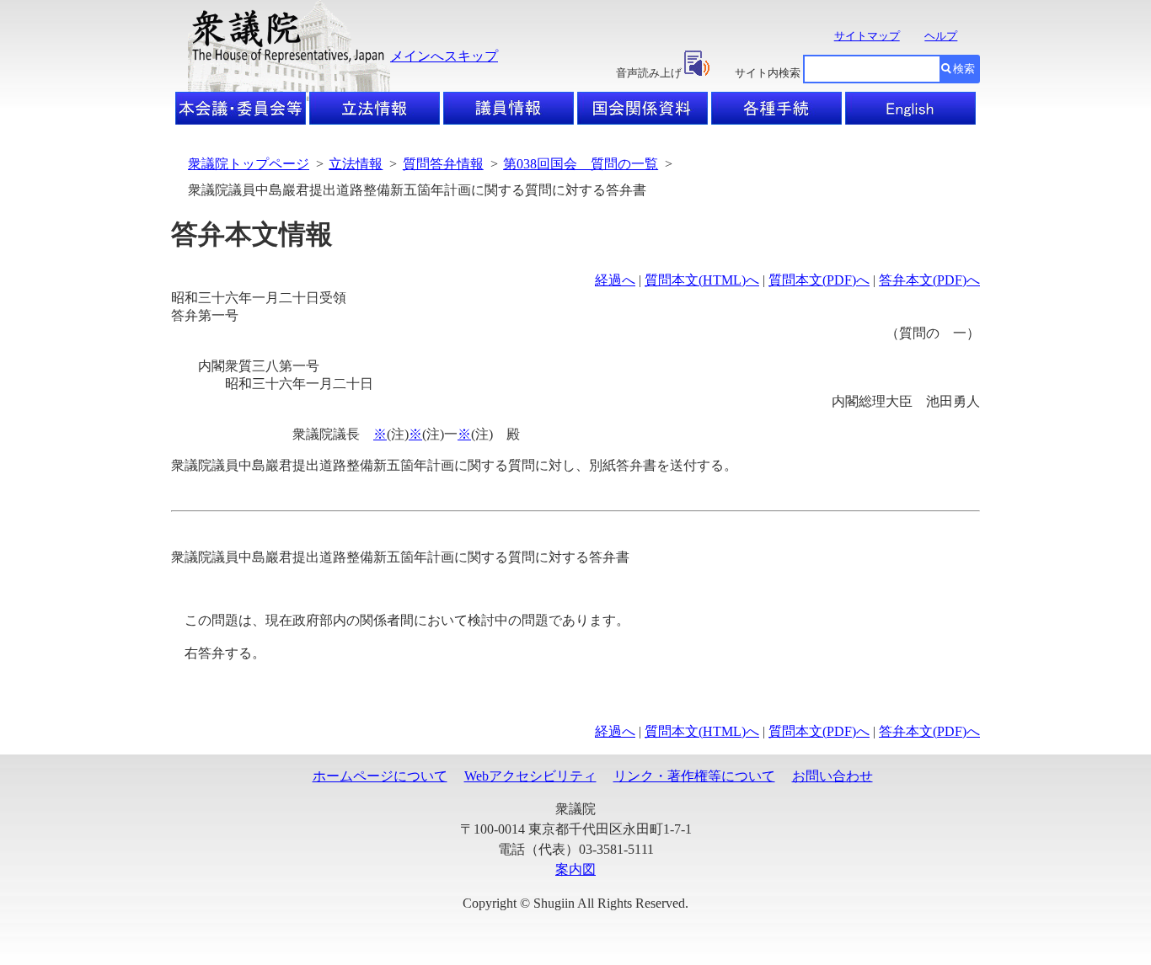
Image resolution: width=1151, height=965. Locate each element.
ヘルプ (940, 35)
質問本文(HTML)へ (702, 280)
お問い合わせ (832, 776)
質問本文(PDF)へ (819, 280)
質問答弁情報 (443, 164)
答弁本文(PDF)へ (929, 280)
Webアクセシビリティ (530, 776)
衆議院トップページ (248, 164)
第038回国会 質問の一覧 (580, 164)
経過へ (615, 280)
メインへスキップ (444, 56)
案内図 (575, 869)
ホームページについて (380, 776)
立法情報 (356, 164)
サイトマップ (867, 35)
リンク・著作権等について (694, 776)
